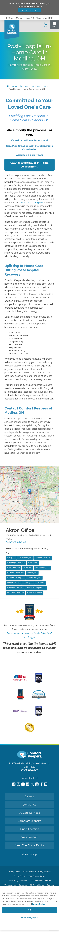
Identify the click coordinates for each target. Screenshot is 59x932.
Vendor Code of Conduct (41, 881)
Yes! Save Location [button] (28, 10)
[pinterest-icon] (27, 784)
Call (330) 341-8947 (16, 542)
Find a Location (29, 829)
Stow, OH (11, 558)
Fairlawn (40, 583)
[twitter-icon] (32, 784)
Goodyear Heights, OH (35, 588)
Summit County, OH (15, 578)
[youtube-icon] (37, 784)
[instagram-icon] (18, 784)
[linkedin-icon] (23, 784)
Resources (29, 86)
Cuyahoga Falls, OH (16, 563)
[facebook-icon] (13, 784)
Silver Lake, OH (34, 578)
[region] (29, 908)
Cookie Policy (19, 876)
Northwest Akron (34, 593)
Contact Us (29, 804)
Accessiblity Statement (17, 881)
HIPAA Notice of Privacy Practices (37, 872)
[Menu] (54, 25)
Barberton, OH (13, 568)
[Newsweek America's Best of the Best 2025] (20, 699)
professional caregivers (31, 202)
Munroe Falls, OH (43, 558)
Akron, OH (27, 568)
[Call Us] (45, 25)
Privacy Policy (14, 872)
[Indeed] (41, 784)
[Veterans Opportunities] (20, 682)
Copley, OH (33, 563)
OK (29, 910)
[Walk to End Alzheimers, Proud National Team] (20, 712)
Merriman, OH (13, 583)
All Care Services (29, 812)
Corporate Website (29, 820)
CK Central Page (37, 885)
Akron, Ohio (17, 86)
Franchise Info (29, 837)
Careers (29, 796)
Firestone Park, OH (15, 593)
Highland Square (14, 588)
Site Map (50, 885)
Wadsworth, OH (42, 568)
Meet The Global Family (29, 845)
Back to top (30, 854)
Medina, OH (28, 583)
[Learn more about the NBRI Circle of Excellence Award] (29, 732)
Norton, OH (32, 573)
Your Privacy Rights (36, 876)
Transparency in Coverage (16, 885)
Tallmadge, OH (25, 558)
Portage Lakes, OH (15, 573)
